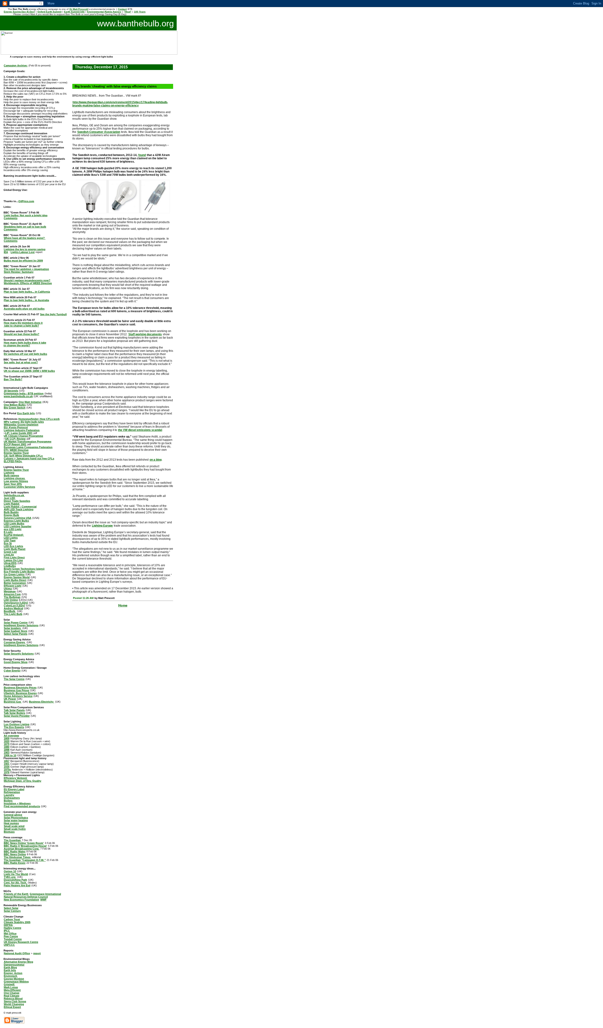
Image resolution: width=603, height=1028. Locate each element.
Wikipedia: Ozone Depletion (21, 424)
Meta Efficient (12, 990)
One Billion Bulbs (15, 404)
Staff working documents (145, 334)
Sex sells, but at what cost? (21, 362)
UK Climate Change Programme (23, 435)
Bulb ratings (11, 475)
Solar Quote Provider (17, 715)
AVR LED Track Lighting (18, 509)
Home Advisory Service (18, 696)
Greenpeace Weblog (16, 981)
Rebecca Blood (13, 998)
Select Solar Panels (15, 633)
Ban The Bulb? (13, 379)
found (142, 155)
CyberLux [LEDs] (14, 605)
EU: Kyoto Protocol (16, 427)
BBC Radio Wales (14, 851)
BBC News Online (15, 854)
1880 (6, 746)
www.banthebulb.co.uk (18, 396)
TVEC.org (10, 877)
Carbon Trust (12, 919)
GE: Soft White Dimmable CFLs (23, 455)
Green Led (10, 551)
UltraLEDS (10, 563)
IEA (6, 252)
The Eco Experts (14, 727)
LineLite (9, 554)
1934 (6, 766)
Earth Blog (10, 967)
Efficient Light (12, 585)
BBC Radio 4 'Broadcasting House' (25, 845)
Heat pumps (11, 823)
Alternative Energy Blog (18, 961)
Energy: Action (13, 973)
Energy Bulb (11, 515)
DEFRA (8, 925)
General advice (13, 814)
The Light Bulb (13, 614)
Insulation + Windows (17, 803)
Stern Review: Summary (18, 271)
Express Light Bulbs (16, 520)
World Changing (14, 1004)
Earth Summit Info (74, 11)
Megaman (10, 591)
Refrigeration (12, 792)
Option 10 (10, 871)
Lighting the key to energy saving (24, 249)
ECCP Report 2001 (15, 444)
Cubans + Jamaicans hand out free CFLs (29, 458)
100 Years (140, 11)
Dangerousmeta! (14, 964)
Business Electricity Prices (20, 687)
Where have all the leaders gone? (24, 238)
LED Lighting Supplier (17, 526)
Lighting (9, 472)
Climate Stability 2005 (17, 922)
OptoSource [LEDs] (16, 602)
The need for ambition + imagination (26, 269)
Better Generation (15, 583)
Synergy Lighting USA (17, 517)
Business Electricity (41, 701)
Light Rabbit (12, 503)
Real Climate (11, 995)
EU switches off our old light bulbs (25, 353)
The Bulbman (12, 597)
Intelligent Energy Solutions (21, 625)
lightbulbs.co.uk (14, 495)
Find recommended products (22, 806)
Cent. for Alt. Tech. (15, 882)
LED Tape (10, 540)
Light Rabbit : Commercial (20, 506)
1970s (7, 769)
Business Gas (13, 701)
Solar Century (12, 910)
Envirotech (11, 976)
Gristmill (9, 984)
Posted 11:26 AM (83, 598)
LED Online (11, 599)
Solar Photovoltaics (16, 817)
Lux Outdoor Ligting (16, 724)
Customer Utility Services (19, 486)
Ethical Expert (12, 1007)
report (37, 953)
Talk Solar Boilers (14, 713)
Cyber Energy (12, 670)
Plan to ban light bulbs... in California (27, 291)
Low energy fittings (16, 481)
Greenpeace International (45, 894)
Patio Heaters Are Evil (17, 885)
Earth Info (10, 970)
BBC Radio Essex (14, 862)
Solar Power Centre (16, 622)
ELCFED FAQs (13, 461)
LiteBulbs (10, 566)
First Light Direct (14, 557)
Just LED (10, 498)
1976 (6, 772)
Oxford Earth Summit (49, 11)
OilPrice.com (26, 201)
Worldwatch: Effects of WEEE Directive (28, 283)
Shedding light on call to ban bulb (25, 226)
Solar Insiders (12, 628)
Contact (122, 9)
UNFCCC (9, 944)
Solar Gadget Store (15, 631)
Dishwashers (12, 797)
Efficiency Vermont (15, 778)
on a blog (156, 459)
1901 (6, 763)
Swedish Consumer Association (98, 132)
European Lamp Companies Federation (28, 447)
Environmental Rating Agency (104, 11)
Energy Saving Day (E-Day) (19, 11)
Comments (10, 218)
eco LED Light (12, 529)
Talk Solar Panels (14, 710)
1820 (6, 741)
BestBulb (10, 611)
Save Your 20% (13, 484)
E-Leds (8, 532)
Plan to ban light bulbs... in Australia (26, 300)
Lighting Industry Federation (22, 430)
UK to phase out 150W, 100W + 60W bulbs (29, 370)
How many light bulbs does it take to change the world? (25, 344)
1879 (6, 744)
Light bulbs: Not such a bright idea (25, 215)
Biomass (9, 831)
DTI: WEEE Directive (16, 450)
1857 (6, 761)
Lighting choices (14, 478)
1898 (6, 749)
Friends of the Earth (16, 894)
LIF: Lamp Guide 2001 (19, 433)
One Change (11, 992)
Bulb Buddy (11, 512)
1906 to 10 (10, 755)
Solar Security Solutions (19, 653)
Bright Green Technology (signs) (24, 568)
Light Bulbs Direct (15, 580)
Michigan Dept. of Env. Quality (22, 780)
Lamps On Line (13, 560)
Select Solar (11, 908)
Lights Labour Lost (23, 252)
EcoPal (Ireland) (14, 534)
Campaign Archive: (16, 65)
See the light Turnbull (53, 314)
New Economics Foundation (21, 899)
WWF (43, 899)
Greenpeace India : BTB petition (24, 393)
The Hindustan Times (17, 857)
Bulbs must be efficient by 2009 (23, 260)
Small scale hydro (15, 828)
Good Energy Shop (16, 662)
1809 (6, 738)
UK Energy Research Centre (21, 942)
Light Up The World (16, 874)
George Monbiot (14, 978)
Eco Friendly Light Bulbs (19, 571)
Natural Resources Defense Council (26, 896)
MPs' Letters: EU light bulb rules (24, 421)
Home (122, 605)
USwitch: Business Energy (20, 693)
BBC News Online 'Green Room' (24, 843)
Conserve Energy (15, 642)
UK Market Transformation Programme (27, 441)
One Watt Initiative (30, 402)
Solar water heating (16, 820)
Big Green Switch (14, 407)
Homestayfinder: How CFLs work (39, 419)
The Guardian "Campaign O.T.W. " (25, 860)
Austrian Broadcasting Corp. (21, 848)
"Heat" (127, 11)
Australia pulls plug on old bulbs (24, 308)
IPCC (7, 930)
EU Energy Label (14, 789)
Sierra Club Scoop (15, 1001)
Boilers (8, 800)
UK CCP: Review (15, 438)
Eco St (8, 543)
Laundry (9, 795)
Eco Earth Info (26, 413)
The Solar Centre (14, 679)
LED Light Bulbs (14, 523)
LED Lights (11, 537)
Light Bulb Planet (14, 549)
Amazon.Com (12, 594)
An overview (11, 735)
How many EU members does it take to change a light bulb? (23, 324)
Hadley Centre (12, 927)
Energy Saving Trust (16, 452)
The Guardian (12, 840)
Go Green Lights (14, 574)
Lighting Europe (102, 525)
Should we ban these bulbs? (21, 334)
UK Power (10, 698)
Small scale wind (14, 826)
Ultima (8, 588)
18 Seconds (11, 390)
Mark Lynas (11, 987)
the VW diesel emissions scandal (140, 430)
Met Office (10, 933)
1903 (6, 752)
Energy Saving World (17, 577)
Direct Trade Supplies (17, 501)
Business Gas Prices (16, 690)
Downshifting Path (15, 879)
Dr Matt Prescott (78, 9)
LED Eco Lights (13, 546)
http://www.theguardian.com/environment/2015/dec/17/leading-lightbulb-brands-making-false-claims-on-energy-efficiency (120, 104)
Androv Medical (13, 608)
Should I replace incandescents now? (27, 280)
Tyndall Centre (13, 939)
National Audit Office (17, 953)
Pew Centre (11, 936)
